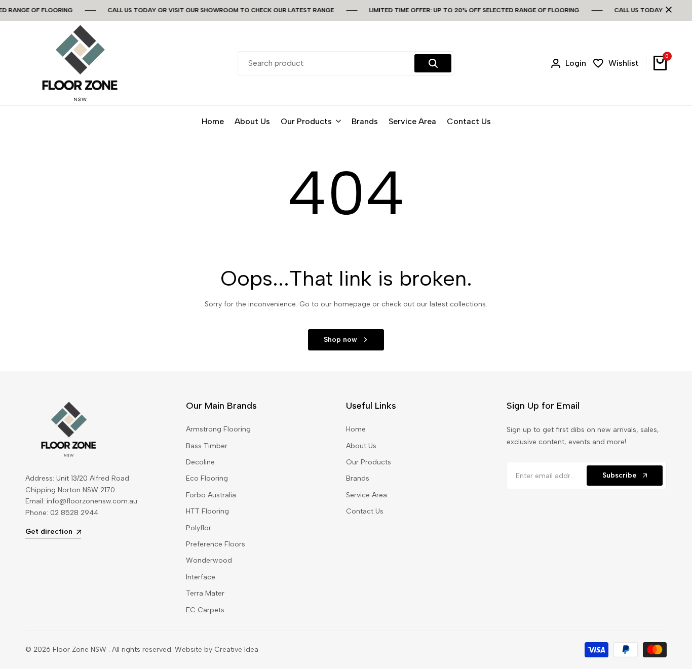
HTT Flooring (207, 511)
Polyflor (198, 528)
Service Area (366, 495)
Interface (200, 577)
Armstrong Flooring (218, 429)
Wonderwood (209, 560)
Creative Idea (236, 649)
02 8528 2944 (74, 512)
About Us (361, 446)
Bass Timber (206, 446)
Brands (357, 478)
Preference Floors (215, 544)
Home (356, 429)
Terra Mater (205, 593)
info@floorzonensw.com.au (92, 501)
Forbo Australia (211, 495)
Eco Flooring (207, 478)
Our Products (368, 462)
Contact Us (364, 511)
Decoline (200, 462)
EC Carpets (205, 610)
